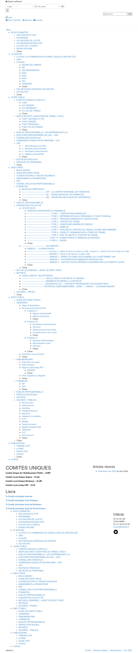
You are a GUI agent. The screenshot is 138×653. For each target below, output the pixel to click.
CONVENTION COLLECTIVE (30, 597)
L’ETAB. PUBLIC (20, 546)
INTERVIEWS (24, 516)
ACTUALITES (24, 543)
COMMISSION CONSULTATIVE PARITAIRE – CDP (40, 562)
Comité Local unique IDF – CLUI (20, 485)
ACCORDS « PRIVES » (28, 605)
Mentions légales (100, 650)
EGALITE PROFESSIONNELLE (31, 595)
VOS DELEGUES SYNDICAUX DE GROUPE (37, 540)
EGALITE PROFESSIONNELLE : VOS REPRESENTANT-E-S (44, 554)
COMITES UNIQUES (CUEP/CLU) (32, 549)
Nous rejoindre (14, 20)
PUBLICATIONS (20, 632)
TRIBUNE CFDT (25, 635)
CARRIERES (23, 613)
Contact (38, 20)
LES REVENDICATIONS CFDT (31, 522)
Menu (8, 29)
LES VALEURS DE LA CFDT (30, 519)
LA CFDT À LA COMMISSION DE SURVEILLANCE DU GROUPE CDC (48, 532)
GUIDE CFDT (24, 640)
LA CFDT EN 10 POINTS (29, 524)
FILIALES (22, 538)
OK (62, 6)
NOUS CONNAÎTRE (21, 511)
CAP (20, 565)
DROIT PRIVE (19, 573)
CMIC (20, 535)
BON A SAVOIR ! (25, 576)
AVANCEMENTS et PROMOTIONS (33, 584)
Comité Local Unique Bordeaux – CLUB (24, 481)
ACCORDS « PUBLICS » (28, 630)
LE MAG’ (22, 638)
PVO (20, 586)
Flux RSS (128, 650)
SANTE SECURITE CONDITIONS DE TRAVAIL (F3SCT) (42, 551)
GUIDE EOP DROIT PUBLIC (30, 611)
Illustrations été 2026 (107, 471)
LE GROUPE (18, 530)
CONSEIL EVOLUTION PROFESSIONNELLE (37, 589)
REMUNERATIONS (26, 616)
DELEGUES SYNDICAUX (29, 568)
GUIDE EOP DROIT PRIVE (29, 578)
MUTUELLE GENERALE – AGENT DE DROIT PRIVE (40, 600)
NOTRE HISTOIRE (26, 527)
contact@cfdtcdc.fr (121, 526)
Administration (116, 650)
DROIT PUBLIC (19, 608)
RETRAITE (23, 603)
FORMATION (24, 592)
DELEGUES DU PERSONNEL (31, 570)
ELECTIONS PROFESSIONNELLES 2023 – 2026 (39, 557)
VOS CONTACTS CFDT (28, 513)
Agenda (28, 20)
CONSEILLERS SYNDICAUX (30, 559)
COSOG (21, 643)
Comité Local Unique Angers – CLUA (22, 477)
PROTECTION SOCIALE (28, 624)
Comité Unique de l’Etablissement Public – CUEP (28, 473)
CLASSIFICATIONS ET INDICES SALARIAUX (37, 581)
